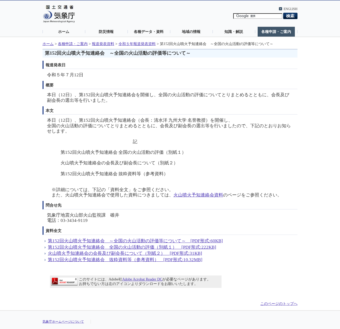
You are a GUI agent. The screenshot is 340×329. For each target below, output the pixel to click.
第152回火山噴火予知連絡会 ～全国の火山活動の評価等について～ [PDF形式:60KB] (135, 240)
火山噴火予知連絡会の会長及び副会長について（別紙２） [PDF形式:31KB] (125, 253)
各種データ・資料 (149, 31)
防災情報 (106, 31)
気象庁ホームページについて (63, 321)
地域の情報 (191, 31)
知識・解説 (233, 31)
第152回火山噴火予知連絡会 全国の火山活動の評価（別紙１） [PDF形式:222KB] (132, 247)
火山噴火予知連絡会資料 (198, 195)
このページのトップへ (279, 304)
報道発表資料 (103, 44)
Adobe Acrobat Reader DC (142, 279)
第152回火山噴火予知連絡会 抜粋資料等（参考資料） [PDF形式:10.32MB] (125, 259)
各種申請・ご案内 (276, 31)
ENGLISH (291, 9)
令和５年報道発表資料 (137, 44)
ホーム (63, 31)
